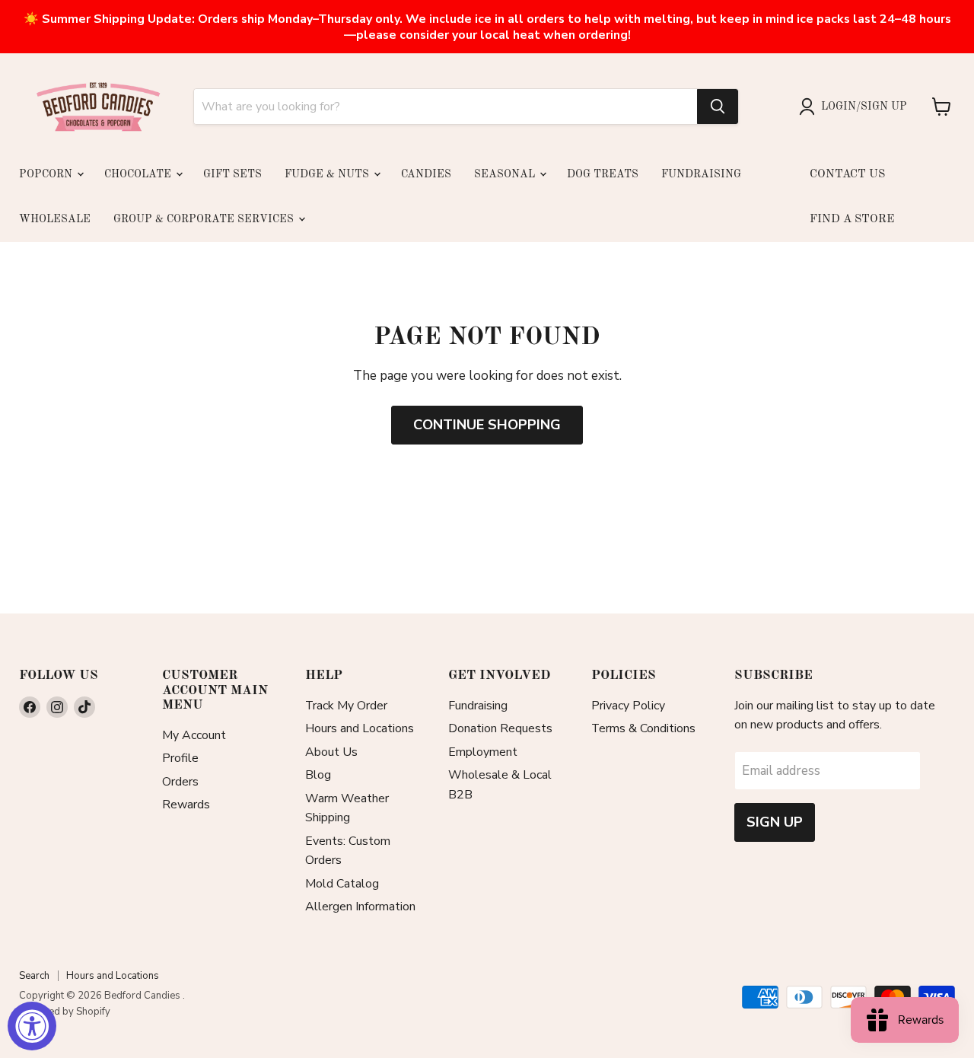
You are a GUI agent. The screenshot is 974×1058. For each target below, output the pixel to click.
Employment (482, 752)
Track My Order (346, 705)
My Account (194, 735)
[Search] (717, 106)
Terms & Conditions (643, 728)
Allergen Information (360, 906)
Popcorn (47, 174)
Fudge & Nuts (328, 174)
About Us (331, 752)
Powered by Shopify (64, 1011)
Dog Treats (602, 174)
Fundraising (701, 174)
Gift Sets (232, 174)
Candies (426, 174)
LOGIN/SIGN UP (864, 106)
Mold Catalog (342, 883)
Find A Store (852, 219)
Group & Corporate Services (205, 219)
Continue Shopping (487, 425)
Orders (180, 781)
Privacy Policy (628, 705)
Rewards (186, 804)
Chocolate (139, 174)
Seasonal (506, 174)
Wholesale (55, 219)
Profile (180, 758)
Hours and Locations (359, 728)
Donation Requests (500, 728)
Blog (318, 774)
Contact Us (847, 174)
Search (34, 976)
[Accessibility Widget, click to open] (32, 1026)
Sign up (774, 822)
